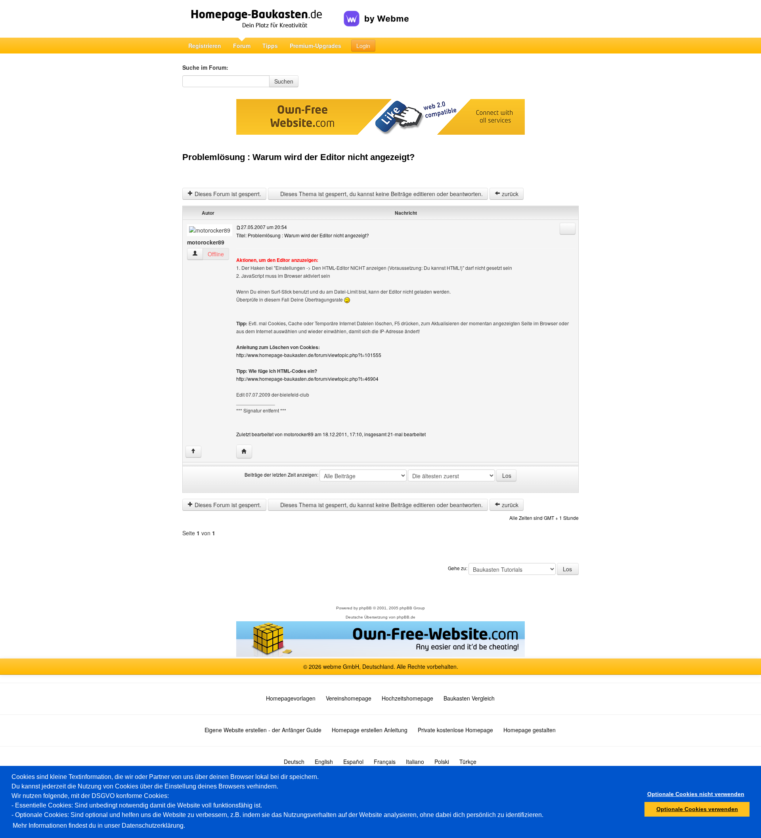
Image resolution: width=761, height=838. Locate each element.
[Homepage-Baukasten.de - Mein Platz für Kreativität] (263, 19)
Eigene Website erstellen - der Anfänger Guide (263, 730)
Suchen (283, 81)
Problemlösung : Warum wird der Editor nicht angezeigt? (298, 157)
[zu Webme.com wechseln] (376, 12)
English (324, 761)
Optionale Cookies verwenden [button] (697, 809)
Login (363, 46)
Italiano (415, 761)
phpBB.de (406, 617)
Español (353, 761)
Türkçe (467, 761)
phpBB (365, 608)
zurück (509, 194)
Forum (241, 46)
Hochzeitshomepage (407, 698)
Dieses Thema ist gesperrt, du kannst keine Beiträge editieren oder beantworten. (381, 194)
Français (385, 761)
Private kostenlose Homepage (455, 730)
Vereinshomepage (348, 698)
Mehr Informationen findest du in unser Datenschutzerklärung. (99, 825)
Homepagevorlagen (290, 698)
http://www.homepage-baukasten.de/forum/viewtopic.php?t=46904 (307, 378)
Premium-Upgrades (315, 46)
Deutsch (294, 761)
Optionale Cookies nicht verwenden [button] (695, 794)
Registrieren (204, 46)
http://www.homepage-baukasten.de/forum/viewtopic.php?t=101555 (308, 354)
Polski (441, 761)
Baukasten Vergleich (469, 698)
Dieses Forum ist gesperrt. (227, 194)
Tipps (270, 46)
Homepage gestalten (529, 730)
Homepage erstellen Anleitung (369, 730)
